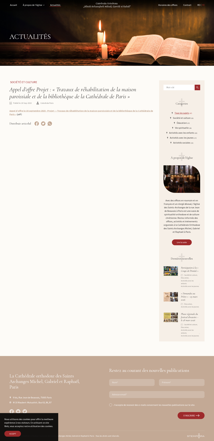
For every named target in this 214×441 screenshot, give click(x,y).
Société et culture (23, 82)
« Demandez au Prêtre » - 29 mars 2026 (189, 296)
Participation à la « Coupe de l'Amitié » (189, 269)
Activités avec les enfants (187, 282)
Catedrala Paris (47, 103)
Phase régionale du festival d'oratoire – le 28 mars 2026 (189, 317)
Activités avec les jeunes (190, 286)
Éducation (185, 278)
